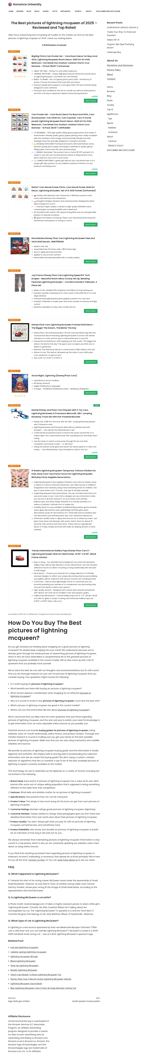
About (110, 74)
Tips (110, 118)
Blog (29, 11)
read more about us (67, 860)
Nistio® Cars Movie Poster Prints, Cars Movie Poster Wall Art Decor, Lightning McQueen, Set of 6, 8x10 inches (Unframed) (64, 189)
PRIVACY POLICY (116, 145)
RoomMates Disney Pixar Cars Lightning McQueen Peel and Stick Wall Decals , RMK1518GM (63, 240)
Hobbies (112, 127)
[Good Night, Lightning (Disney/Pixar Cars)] (20, 383)
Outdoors (113, 132)
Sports (110, 123)
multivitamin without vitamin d (122, 27)
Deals (36, 11)
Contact (111, 79)
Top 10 (54, 11)
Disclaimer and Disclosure (120, 65)
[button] (71, 11)
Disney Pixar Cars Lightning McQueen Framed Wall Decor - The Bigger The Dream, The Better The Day (63, 326)
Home (11, 11)
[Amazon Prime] (94, 96)
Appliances (112, 114)
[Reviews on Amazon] (20, 76)
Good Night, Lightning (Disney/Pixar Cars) (54, 375)
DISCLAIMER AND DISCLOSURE (108, 11)
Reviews (20, 11)
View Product (90, 101)
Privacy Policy (114, 69)
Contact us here (36, 860)
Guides (46, 11)
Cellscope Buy (114, 52)
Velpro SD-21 (113, 39)
